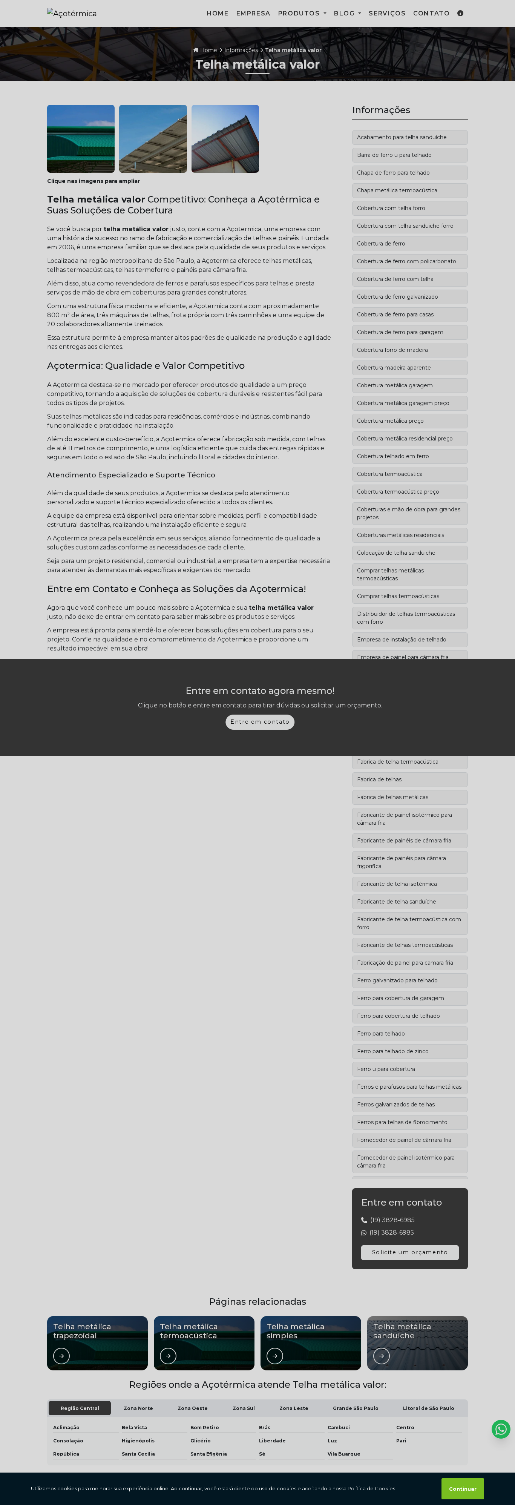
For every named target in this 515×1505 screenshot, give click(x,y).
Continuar (463, 1489)
